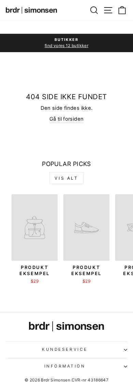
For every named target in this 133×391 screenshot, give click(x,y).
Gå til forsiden (66, 119)
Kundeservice (64, 349)
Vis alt (66, 178)
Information (65, 366)
